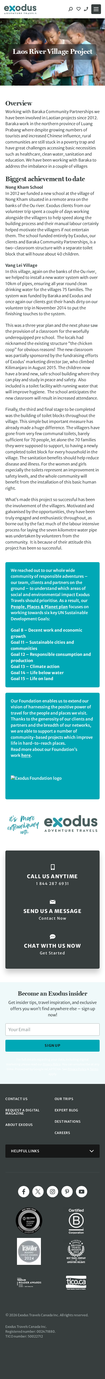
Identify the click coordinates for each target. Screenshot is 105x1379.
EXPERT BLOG (66, 1110)
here (26, 755)
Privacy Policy (77, 1069)
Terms (94, 1069)
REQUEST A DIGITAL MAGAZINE (22, 1111)
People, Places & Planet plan (39, 606)
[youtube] (81, 1191)
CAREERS (62, 1133)
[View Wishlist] (79, 9)
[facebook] (23, 1191)
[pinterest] (67, 1191)
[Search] (70, 9)
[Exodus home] (20, 9)
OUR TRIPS (64, 1099)
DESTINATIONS (68, 1121)
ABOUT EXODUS (19, 1125)
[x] (38, 1191)
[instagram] (52, 1191)
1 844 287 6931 (86, 9)
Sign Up (52, 1045)
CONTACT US (16, 1099)
